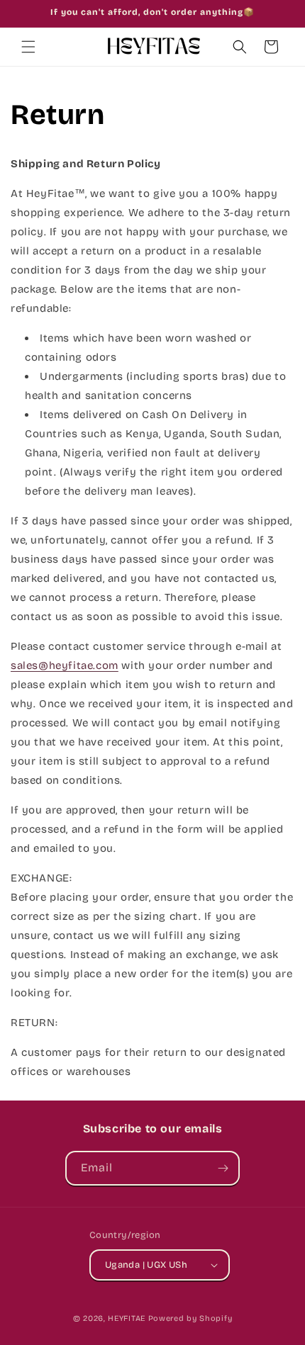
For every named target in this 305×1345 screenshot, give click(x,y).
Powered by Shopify (190, 1318)
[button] (28, 46)
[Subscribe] (222, 1168)
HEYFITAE (126, 1318)
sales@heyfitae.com (64, 665)
